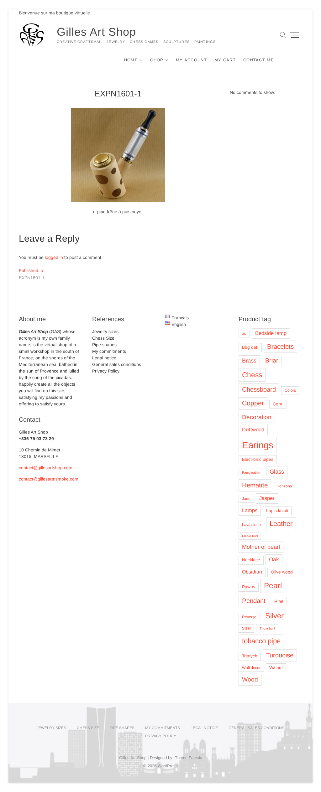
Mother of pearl (261, 547)
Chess (252, 375)
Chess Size (103, 338)
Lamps (249, 510)
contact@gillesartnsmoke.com (48, 478)
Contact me (258, 60)
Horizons (284, 486)
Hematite (255, 485)
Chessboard (259, 389)
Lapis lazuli (277, 510)
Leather (281, 523)
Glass (277, 471)
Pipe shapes (104, 344)
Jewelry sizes (105, 331)
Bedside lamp (271, 333)
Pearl (273, 585)
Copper (253, 403)
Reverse (249, 617)
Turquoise (279, 655)
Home (131, 60)
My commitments (109, 351)
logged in (54, 257)
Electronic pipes (257, 459)
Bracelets (280, 346)
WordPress (168, 766)
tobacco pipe (261, 641)
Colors (290, 390)
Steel (246, 628)
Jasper (267, 498)
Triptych (249, 656)
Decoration (256, 417)
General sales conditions (116, 364)
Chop (156, 60)
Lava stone (251, 524)
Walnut (276, 667)
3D (244, 334)
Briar (271, 360)
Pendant (254, 600)
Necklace (251, 560)
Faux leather (251, 472)
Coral (278, 404)
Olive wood (282, 572)
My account (191, 60)
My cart (225, 60)
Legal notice (104, 357)
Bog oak (250, 347)
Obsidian (252, 571)
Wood (250, 679)
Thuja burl (267, 628)
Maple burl (250, 536)
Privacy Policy (105, 370)
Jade (246, 498)
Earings (257, 445)
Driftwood (253, 430)
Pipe (278, 601)
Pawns (248, 586)
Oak (274, 559)
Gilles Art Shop (96, 31)
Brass (249, 360)
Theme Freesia (188, 757)
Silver (274, 615)
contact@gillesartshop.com (45, 467)
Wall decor (251, 668)
